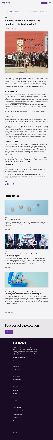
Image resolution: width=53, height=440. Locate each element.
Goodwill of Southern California (18, 103)
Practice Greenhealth (18, 410)
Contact (15, 400)
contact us (33, 176)
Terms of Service (15, 434)
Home (7, 11)
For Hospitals (16, 372)
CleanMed (20, 171)
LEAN (43, 119)
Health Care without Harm (19, 414)
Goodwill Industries (18, 79)
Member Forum (17, 379)
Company (15, 386)
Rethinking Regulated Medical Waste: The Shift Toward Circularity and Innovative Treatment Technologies (24, 293)
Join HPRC (44, 3)
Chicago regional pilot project (37, 144)
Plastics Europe (17, 420)
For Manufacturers (17, 369)
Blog (11, 11)
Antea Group (22, 357)
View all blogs (9, 312)
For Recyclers (16, 376)
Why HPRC (15, 390)
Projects (15, 393)
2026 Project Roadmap (13, 219)
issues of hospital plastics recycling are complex (21, 84)
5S (5, 121)
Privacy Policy (15, 432)
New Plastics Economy (18, 417)
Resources (16, 366)
